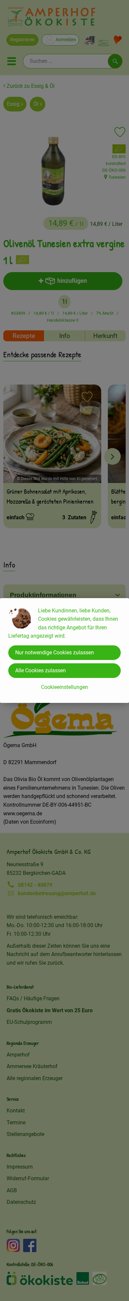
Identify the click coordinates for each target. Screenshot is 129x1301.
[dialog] (64, 650)
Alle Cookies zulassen (40, 670)
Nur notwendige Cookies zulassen (54, 652)
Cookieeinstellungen (64, 687)
